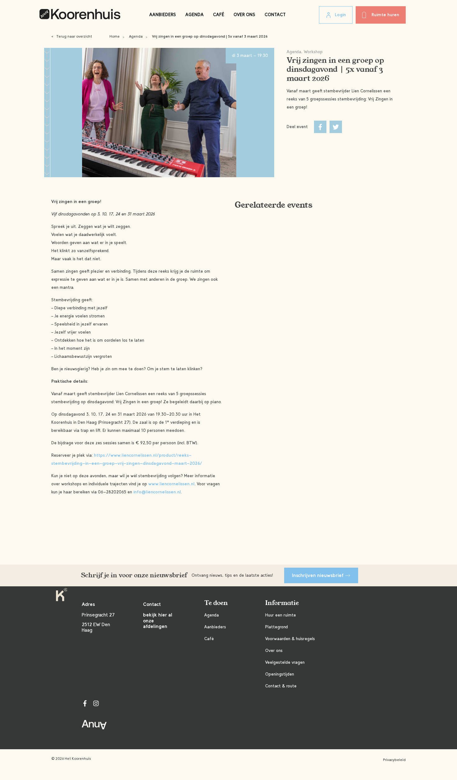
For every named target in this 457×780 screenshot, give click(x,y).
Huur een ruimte (280, 615)
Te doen (216, 602)
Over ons (244, 14)
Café (218, 14)
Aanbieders (162, 14)
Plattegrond (276, 627)
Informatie (282, 602)
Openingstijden (279, 674)
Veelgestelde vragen (285, 662)
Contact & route (281, 686)
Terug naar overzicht (71, 36)
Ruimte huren (385, 14)
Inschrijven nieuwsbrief (318, 575)
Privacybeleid (394, 760)
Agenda (194, 14)
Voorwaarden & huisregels (290, 638)
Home (114, 36)
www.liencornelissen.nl (171, 484)
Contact (275, 14)
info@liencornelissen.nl (157, 492)
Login (340, 14)
